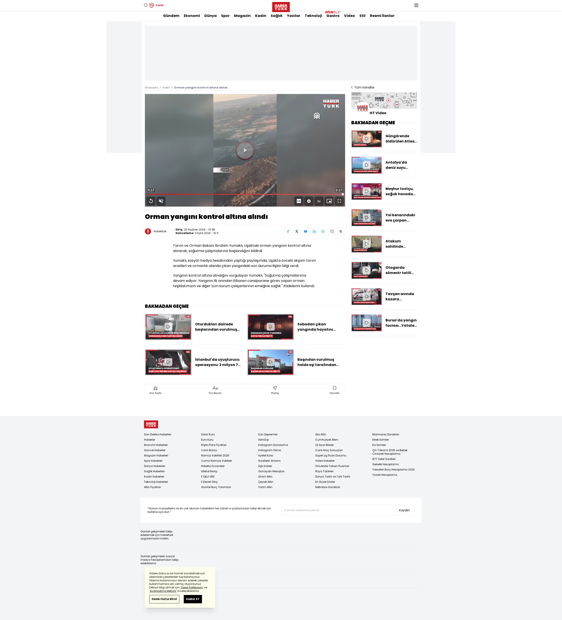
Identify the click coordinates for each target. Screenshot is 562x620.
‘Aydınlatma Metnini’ (163, 591)
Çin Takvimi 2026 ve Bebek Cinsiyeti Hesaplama (389, 452)
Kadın (260, 15)
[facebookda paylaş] (288, 231)
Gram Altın (265, 476)
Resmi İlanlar (382, 15)
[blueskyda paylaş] (305, 231)
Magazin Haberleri (156, 455)
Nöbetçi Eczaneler (213, 466)
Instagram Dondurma (273, 445)
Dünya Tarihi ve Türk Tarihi (332, 476)
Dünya (210, 15)
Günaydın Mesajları (271, 471)
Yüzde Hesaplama (384, 475)
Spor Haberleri (153, 461)
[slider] (245, 194)
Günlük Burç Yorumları (216, 487)
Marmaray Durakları (385, 434)
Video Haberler (325, 461)
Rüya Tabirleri (324, 471)
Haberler (149, 440)
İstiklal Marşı (209, 471)
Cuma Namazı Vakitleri (216, 461)
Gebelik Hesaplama (385, 464)
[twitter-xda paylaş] (296, 231)
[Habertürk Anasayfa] (281, 6)
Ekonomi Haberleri (156, 445)
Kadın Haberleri (154, 476)
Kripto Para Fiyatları (214, 445)
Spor (225, 15)
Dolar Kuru (208, 434)
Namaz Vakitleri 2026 (215, 455)
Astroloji (263, 440)
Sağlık (277, 15)
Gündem (171, 15)
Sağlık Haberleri (154, 471)
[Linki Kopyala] (340, 231)
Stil (362, 15)
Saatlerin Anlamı (269, 461)
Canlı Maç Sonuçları (329, 450)
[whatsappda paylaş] (323, 231)
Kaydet (404, 510)
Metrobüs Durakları (327, 487)
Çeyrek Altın (265, 482)
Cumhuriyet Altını (326, 440)
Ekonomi (192, 15)
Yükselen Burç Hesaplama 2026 (393, 469)
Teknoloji (313, 15)
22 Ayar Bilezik (324, 445)
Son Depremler (267, 434)
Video (349, 15)
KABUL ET (193, 599)
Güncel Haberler (154, 450)
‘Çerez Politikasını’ (191, 587)
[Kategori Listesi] (416, 5)
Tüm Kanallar (364, 87)
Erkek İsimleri (380, 440)
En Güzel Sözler (325, 482)
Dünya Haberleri (154, 466)
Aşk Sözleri (265, 466)
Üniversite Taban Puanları (332, 466)
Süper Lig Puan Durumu (330, 455)
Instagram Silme (269, 450)
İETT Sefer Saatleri (384, 459)
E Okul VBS (208, 476)
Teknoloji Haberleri (156, 482)
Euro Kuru (207, 440)
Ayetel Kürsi (265, 455)
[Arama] (145, 5)
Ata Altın (320, 434)
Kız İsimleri (379, 445)
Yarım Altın (265, 487)
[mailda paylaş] (331, 231)
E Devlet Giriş (209, 482)
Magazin (242, 15)
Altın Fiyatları (152, 487)
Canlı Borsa (209, 450)
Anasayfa (151, 87)
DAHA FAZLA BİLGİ (164, 599)
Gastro (333, 15)
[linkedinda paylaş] (314, 231)
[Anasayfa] (151, 424)
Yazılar (293, 15)
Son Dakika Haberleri (157, 434)
